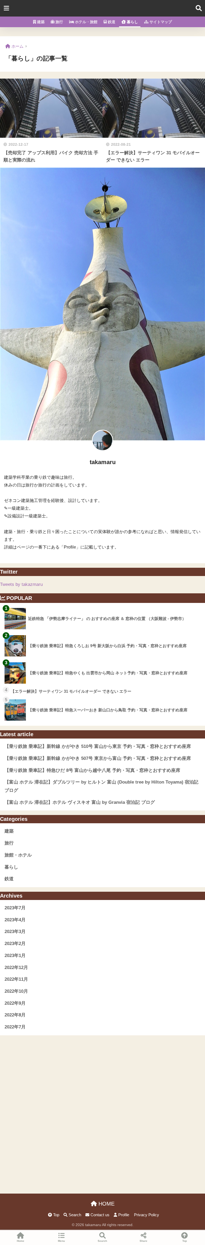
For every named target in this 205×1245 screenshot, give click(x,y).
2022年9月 (15, 1003)
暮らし (132, 22)
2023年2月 (15, 943)
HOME (106, 1204)
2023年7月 (15, 907)
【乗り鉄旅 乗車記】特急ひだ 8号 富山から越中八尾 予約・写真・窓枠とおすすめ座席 (92, 770)
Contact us (99, 1215)
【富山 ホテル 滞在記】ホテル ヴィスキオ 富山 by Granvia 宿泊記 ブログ (80, 802)
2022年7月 (15, 1026)
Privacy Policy (146, 1215)
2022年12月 (16, 967)
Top (55, 1215)
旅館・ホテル (18, 855)
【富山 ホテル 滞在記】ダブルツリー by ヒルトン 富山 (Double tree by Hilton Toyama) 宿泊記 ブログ (101, 786)
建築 (40, 22)
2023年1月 (15, 955)
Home (20, 1240)
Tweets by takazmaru (21, 584)
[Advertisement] (102, 1072)
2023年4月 (15, 919)
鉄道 (111, 22)
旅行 (58, 22)
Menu (61, 1240)
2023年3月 (15, 931)
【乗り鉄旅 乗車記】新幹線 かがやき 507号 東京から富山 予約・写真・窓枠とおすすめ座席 (98, 758)
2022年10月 (16, 991)
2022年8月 (15, 1014)
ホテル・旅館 (85, 22)
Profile (123, 1215)
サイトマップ (160, 22)
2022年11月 (16, 979)
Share (143, 1240)
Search (74, 1215)
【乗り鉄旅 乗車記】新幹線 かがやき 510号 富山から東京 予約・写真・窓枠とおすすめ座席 (98, 746)
